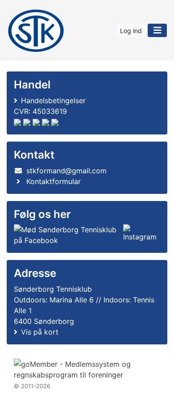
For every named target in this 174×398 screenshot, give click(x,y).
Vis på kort (39, 331)
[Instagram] (140, 235)
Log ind (131, 30)
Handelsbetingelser (53, 100)
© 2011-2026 (32, 386)
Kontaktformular (53, 181)
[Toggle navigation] (157, 30)
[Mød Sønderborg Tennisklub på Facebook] (67, 235)
